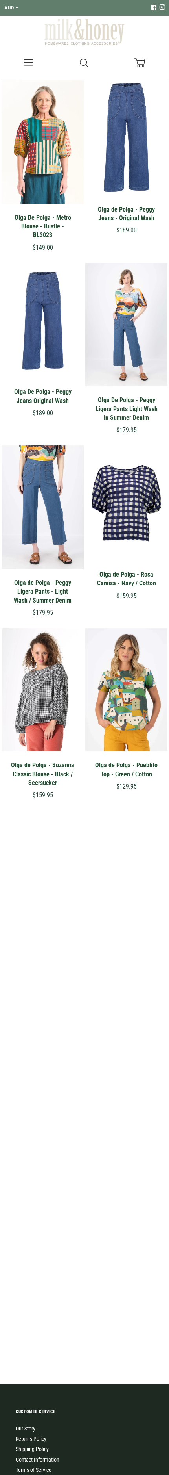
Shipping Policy (32, 1449)
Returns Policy (31, 1439)
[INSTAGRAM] (161, 8)
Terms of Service (33, 1470)
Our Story (25, 1428)
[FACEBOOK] (153, 8)
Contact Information (37, 1459)
